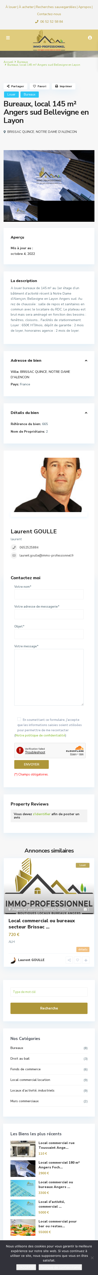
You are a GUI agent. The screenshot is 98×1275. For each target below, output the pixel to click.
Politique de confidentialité (60, 1267)
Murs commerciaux (24, 1101)
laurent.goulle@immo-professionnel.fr (47, 555)
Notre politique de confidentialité (40, 735)
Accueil (8, 62)
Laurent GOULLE (34, 531)
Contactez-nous (49, 14)
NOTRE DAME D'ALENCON (56, 132)
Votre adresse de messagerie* (36, 607)
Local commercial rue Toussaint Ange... (57, 1145)
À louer (11, 7)
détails (83, 949)
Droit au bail (19, 1058)
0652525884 (29, 547)
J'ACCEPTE (26, 1267)
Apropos (84, 7)
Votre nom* (22, 587)
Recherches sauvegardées (56, 7)
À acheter (26, 7)
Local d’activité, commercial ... (52, 1204)
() (48, 728)
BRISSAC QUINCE (20, 132)
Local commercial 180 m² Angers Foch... (59, 1165)
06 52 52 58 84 (51, 21)
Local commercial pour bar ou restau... (58, 1223)
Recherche (49, 1008)
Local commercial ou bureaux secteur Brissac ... (42, 924)
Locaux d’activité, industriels (32, 1090)
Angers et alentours (27, 909)
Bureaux (22, 62)
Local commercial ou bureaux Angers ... (56, 1184)
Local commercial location (30, 1080)
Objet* (19, 626)
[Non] (92, 1257)
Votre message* (26, 646)
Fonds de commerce (25, 1069)
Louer (11, 94)
